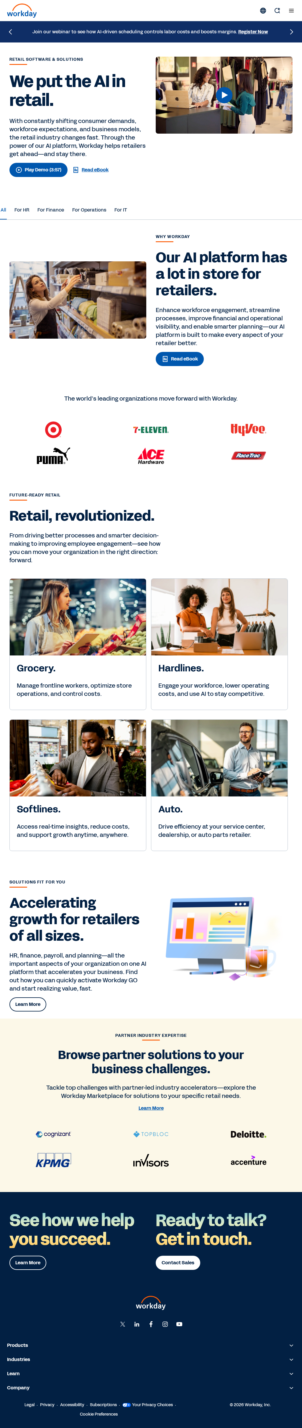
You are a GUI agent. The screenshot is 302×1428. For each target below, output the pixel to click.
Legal (29, 1405)
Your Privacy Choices (152, 1405)
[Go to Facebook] (151, 1324)
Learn (13, 1373)
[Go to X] (123, 1324)
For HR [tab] (21, 210)
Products (17, 1345)
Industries (18, 1359)
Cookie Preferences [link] (99, 1414)
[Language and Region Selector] (263, 11)
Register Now (253, 31)
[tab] (3, 210)
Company (18, 1387)
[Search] (277, 11)
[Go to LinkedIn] (137, 1324)
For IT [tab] (120, 210)
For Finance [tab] (50, 210)
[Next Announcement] (291, 32)
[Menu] (291, 11)
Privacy (47, 1405)
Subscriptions (103, 1405)
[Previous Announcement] (11, 32)
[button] (224, 95)
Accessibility (72, 1405)
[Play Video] (224, 95)
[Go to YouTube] (179, 1324)
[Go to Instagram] (165, 1324)
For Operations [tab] (89, 210)
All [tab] (3, 210)
